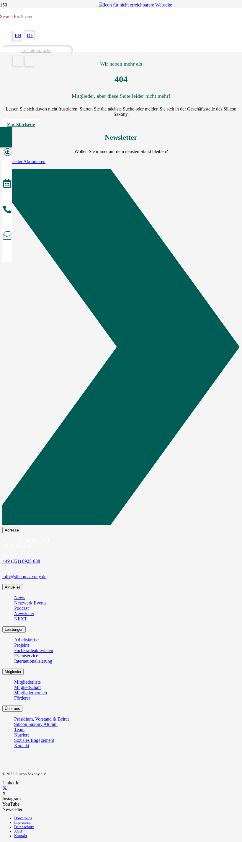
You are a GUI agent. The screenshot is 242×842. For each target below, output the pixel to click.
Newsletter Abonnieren (23, 161)
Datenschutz (24, 827)
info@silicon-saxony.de (24, 576)
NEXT (20, 618)
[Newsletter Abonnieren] (121, 348)
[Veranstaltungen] (7, 184)
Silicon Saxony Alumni (36, 724)
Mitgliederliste (27, 682)
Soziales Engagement (34, 740)
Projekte (22, 645)
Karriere (22, 734)
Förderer (22, 697)
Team (19, 729)
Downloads (23, 818)
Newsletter (24, 613)
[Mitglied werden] (7, 153)
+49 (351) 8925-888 (21, 561)
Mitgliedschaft (27, 687)
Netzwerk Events (30, 602)
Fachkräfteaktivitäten (33, 650)
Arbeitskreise (26, 639)
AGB (18, 831)
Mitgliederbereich (30, 692)
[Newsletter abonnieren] (7, 236)
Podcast (21, 608)
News (19, 597)
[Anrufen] (7, 210)
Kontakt (21, 745)
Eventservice (26, 655)
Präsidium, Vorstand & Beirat (41, 718)
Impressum (22, 822)
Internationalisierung (33, 661)
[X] (4, 788)
